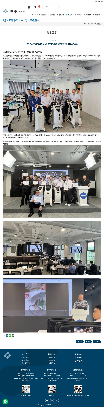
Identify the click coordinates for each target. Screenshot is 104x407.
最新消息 (91, 24)
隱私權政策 (25, 363)
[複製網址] (13, 335)
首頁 (85, 24)
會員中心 (78, 354)
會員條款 (25, 360)
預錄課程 (52, 360)
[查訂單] (35, 7)
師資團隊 (78, 358)
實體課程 (52, 357)
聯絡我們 (78, 361)
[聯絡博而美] (5, 401)
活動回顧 (98, 24)
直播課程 (52, 363)
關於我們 (25, 357)
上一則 (80, 342)
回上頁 (88, 342)
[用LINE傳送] (10, 335)
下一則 (96, 342)
